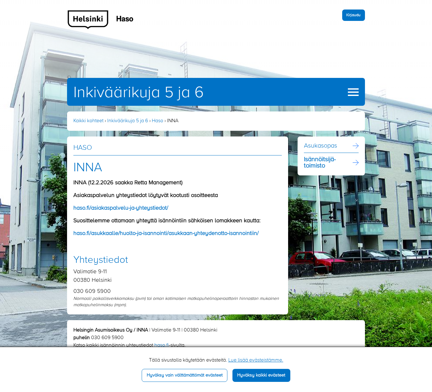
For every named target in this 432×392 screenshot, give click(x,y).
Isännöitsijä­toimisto (320, 162)
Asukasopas (320, 146)
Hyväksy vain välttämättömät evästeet (185, 375)
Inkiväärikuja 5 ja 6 (138, 93)
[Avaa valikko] (353, 92)
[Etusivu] (100, 19)
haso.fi (161, 345)
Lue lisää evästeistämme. (255, 360)
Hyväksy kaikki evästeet (261, 375)
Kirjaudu (353, 15)
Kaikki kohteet (88, 120)
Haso (157, 120)
